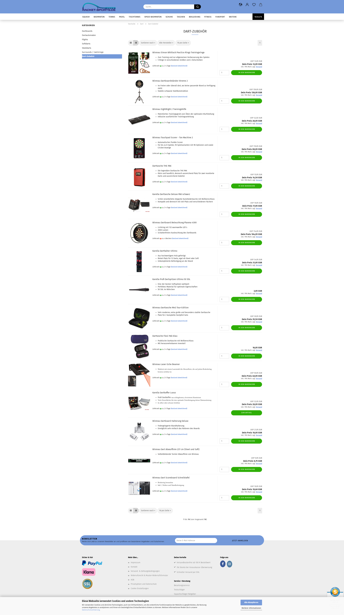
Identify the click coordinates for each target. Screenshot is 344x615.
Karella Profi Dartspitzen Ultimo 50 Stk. (171, 279)
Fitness (207, 17)
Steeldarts (86, 48)
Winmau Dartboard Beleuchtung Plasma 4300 (174, 222)
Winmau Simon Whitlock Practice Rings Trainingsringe (178, 52)
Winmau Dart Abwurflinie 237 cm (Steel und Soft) (175, 449)
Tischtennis (134, 17)
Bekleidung (194, 17)
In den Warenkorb (246, 72)
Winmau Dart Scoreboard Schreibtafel (171, 477)
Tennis (112, 17)
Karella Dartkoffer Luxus (164, 392)
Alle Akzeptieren (251, 602)
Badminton (99, 17)
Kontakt (134, 567)
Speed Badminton (153, 17)
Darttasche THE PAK (161, 166)
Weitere (233, 17)
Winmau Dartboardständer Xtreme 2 (170, 81)
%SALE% (258, 17)
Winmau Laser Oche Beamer (166, 364)
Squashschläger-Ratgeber (185, 594)
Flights (85, 39)
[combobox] (148, 43)
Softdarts (86, 43)
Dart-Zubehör (88, 56)
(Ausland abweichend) (179, 66)
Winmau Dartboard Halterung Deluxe (170, 421)
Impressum (135, 562)
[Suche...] (197, 6)
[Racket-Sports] (100, 6)
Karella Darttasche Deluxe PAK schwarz (171, 194)
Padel (122, 17)
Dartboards (87, 31)
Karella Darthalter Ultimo (164, 251)
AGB (132, 580)
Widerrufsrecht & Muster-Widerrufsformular (149, 575)
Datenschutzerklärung (91, 610)
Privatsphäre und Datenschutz (144, 584)
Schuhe (169, 17)
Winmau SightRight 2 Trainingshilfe (169, 109)
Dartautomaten (89, 35)
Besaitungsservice (182, 585)
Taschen (181, 17)
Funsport (220, 17)
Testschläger (179, 590)
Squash (86, 17)
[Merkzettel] (254, 4)
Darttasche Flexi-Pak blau (164, 336)
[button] (240, 4)
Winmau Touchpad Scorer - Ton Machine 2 (172, 137)
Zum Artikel (246, 413)
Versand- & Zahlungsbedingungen (145, 571)
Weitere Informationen (251, 608)
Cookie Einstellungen (140, 588)
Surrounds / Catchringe (92, 52)
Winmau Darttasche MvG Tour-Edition (170, 307)
